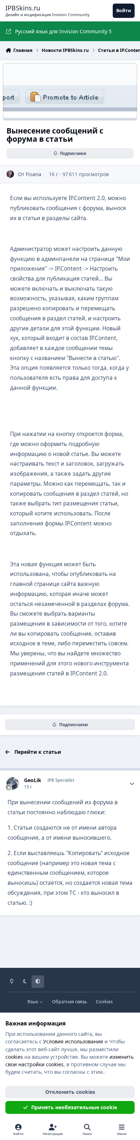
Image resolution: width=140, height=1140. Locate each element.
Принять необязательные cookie (74, 1107)
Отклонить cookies (70, 1091)
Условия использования (73, 1041)
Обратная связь (69, 1002)
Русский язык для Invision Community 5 (63, 31)
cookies (14, 1056)
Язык (33, 1002)
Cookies (104, 1002)
